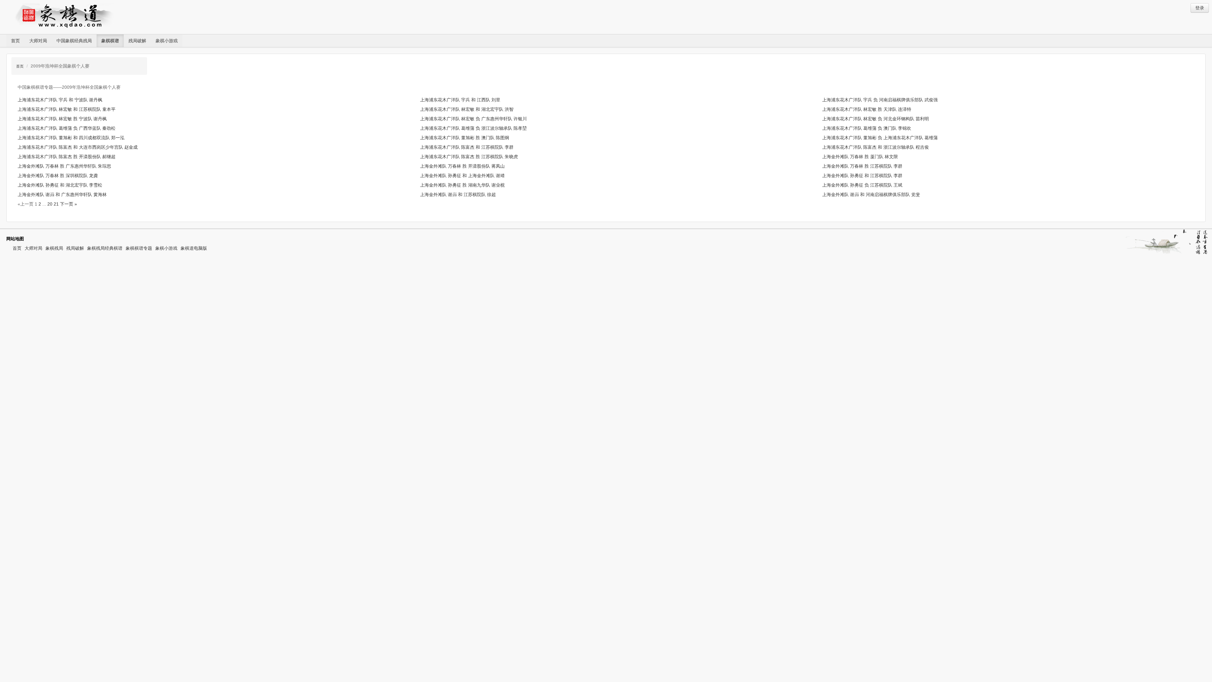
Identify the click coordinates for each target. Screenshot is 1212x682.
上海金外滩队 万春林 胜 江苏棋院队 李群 (862, 166)
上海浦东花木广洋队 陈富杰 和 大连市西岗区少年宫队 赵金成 (78, 147)
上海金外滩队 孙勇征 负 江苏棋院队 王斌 (862, 185)
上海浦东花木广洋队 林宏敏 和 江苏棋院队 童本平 (67, 109)
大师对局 (38, 40)
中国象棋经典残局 (74, 40)
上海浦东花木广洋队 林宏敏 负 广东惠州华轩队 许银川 (473, 118)
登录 (1199, 7)
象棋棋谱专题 (139, 248)
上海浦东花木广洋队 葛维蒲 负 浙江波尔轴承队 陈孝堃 (473, 128)
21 (56, 203)
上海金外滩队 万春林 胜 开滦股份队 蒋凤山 (462, 166)
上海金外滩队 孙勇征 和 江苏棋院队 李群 (862, 175)
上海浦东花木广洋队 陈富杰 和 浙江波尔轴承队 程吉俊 (875, 147)
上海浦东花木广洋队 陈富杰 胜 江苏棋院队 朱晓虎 (469, 156)
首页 (15, 40)
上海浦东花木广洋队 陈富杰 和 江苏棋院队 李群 (467, 147)
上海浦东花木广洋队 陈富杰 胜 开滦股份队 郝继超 (67, 156)
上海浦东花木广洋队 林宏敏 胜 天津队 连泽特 (866, 109)
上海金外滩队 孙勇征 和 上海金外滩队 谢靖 (462, 175)
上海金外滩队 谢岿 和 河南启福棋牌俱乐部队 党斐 (871, 194)
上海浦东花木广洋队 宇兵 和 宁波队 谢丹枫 (60, 99)
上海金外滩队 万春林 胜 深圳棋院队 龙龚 (58, 175)
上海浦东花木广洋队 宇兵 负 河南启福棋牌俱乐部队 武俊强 (880, 99)
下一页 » (68, 203)
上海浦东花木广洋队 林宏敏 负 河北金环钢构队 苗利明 (875, 118)
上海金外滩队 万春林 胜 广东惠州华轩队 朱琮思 (64, 166)
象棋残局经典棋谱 (104, 248)
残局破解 (137, 40)
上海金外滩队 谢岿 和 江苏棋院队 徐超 (458, 194)
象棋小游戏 (167, 40)
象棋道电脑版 (194, 248)
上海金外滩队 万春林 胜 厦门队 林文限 (860, 156)
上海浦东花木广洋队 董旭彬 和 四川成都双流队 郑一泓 (71, 137)
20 (49, 203)
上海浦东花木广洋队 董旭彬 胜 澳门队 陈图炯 (464, 137)
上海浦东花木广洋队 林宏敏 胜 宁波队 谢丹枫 (62, 118)
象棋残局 (54, 248)
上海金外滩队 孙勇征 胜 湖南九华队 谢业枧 (462, 185)
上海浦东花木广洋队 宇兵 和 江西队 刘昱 (460, 99)
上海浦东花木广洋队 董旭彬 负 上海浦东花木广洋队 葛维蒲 (880, 137)
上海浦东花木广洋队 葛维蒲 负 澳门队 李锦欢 (866, 128)
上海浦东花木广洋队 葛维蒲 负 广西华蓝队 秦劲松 (67, 128)
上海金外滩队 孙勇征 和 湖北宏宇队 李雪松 (60, 185)
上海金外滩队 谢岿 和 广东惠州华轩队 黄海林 (62, 194)
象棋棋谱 (110, 40)
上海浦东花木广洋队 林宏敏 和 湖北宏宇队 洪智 (467, 109)
